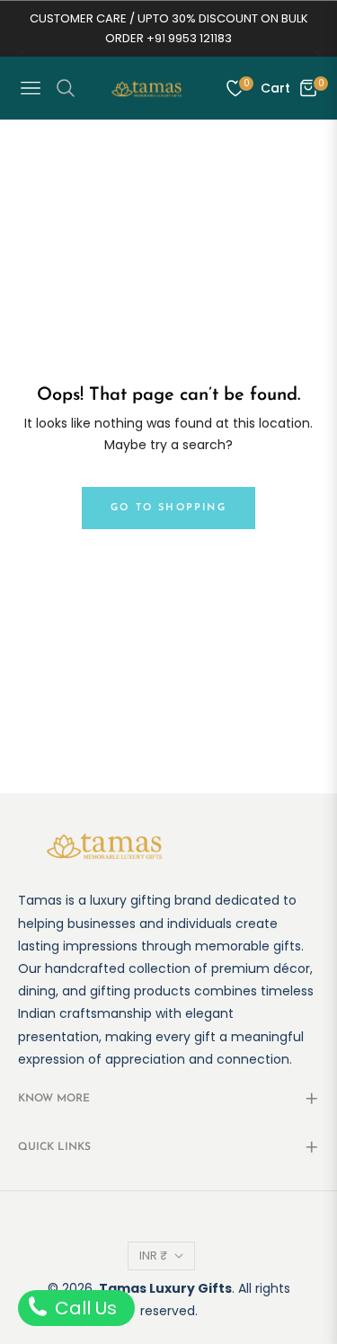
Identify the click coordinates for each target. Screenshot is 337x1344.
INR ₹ (153, 1255)
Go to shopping (168, 508)
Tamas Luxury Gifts (165, 1288)
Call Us (83, 1308)
